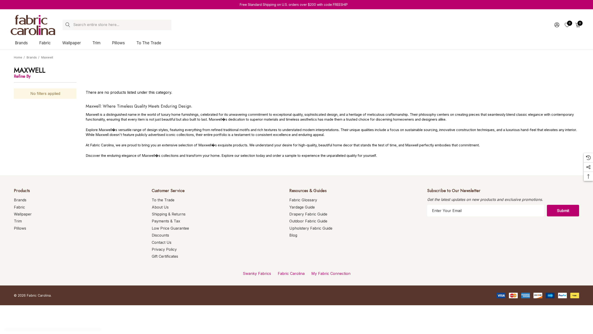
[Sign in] (556, 25)
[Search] (68, 25)
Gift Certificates (165, 256)
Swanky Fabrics (257, 273)
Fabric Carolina (291, 273)
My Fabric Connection (330, 273)
